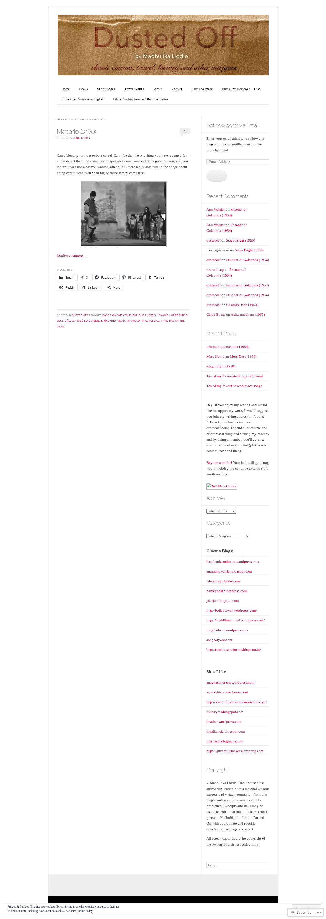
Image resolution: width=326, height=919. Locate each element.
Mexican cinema (129, 321)
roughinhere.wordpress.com (227, 630)
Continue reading (72, 255)
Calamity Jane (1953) (242, 305)
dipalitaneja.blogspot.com (225, 731)
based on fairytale (116, 315)
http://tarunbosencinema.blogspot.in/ (233, 649)
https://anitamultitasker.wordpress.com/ (235, 751)
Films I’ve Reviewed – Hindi (242, 89)
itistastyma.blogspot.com (224, 712)
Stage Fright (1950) (240, 240)
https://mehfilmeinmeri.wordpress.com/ (235, 620)
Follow (217, 176)
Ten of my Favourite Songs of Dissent (234, 376)
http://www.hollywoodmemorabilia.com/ (236, 702)
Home (66, 89)
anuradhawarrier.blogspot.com (229, 571)
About (158, 89)
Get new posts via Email (232, 125)
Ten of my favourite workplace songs (234, 386)
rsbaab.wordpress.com (223, 581)
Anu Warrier (215, 209)
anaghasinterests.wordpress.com (230, 682)
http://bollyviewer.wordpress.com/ (231, 610)
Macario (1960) (76, 131)
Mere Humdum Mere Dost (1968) (231, 356)
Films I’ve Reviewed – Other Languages (140, 99)
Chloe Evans (215, 314)
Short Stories (106, 89)
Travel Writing (134, 89)
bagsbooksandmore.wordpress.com (232, 561)
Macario (110, 321)
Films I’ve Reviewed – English (83, 99)
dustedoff (213, 240)
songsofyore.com (219, 640)
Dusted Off (80, 315)
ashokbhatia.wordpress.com (227, 692)
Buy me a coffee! (219, 463)
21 (185, 131)
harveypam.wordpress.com (226, 591)
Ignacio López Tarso (173, 315)
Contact (177, 89)
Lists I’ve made (202, 89)
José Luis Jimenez (89, 321)
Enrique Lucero (144, 315)
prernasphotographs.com (224, 741)
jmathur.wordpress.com (223, 721)
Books (83, 89)
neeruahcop (215, 270)
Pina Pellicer (152, 321)
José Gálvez (66, 321)
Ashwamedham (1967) (248, 314)
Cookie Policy (85, 911)
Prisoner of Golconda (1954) (247, 260)
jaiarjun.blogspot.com (222, 601)
